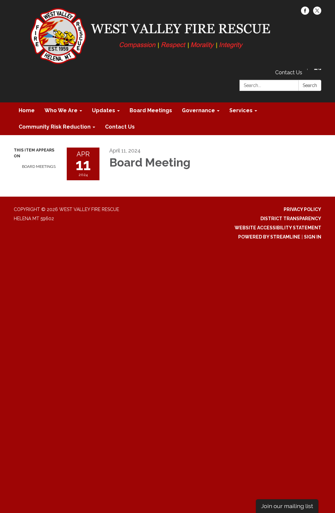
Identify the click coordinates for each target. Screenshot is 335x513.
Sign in (312, 236)
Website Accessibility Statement (278, 227)
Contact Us (288, 72)
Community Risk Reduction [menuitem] (55, 127)
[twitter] (317, 13)
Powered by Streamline (269, 236)
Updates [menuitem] (103, 110)
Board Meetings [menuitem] (151, 110)
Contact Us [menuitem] (120, 127)
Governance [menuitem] (198, 110)
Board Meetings (39, 166)
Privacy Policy (302, 209)
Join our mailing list (287, 506)
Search (310, 85)
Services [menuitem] (241, 110)
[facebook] (305, 13)
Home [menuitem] (27, 110)
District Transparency (290, 218)
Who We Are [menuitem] (61, 110)
